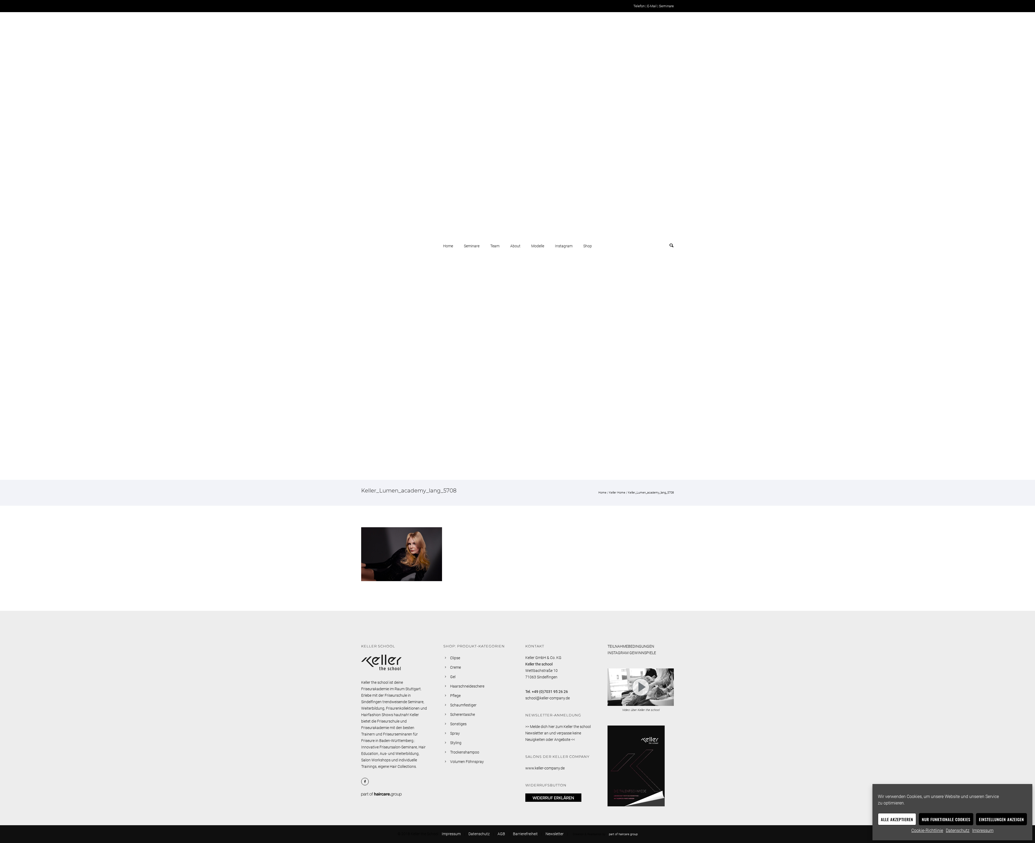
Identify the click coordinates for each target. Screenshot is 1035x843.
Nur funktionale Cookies (946, 819)
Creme (455, 667)
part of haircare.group (623, 834)
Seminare (666, 6)
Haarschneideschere (467, 686)
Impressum (982, 830)
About (515, 246)
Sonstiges (458, 724)
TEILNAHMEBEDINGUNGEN (631, 646)
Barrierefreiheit (525, 834)
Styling (455, 743)
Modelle (537, 246)
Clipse (455, 658)
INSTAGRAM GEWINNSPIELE (632, 653)
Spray (455, 733)
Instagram (563, 246)
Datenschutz (958, 830)
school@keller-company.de (547, 698)
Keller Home (617, 492)
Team (494, 246)
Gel (453, 677)
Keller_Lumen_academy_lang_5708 (651, 492)
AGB (501, 834)
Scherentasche (462, 714)
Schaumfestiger (463, 705)
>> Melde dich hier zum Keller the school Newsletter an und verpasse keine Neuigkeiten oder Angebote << (558, 733)
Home (448, 246)
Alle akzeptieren (897, 819)
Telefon (639, 6)
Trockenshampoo (464, 752)
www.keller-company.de (545, 768)
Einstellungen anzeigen (1001, 819)
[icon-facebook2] (366, 781)
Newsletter (555, 834)
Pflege (455, 695)
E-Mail (652, 6)
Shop (587, 246)
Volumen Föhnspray (467, 761)
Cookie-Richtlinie (927, 830)
